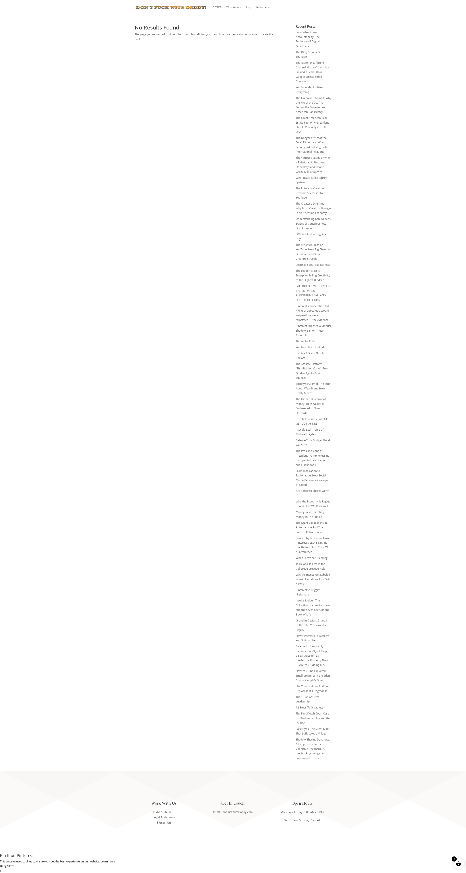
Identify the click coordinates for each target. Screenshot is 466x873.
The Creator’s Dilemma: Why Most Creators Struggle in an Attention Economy (313, 208)
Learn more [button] (108, 861)
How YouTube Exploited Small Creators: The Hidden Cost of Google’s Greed (313, 675)
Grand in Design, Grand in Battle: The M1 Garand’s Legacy (312, 625)
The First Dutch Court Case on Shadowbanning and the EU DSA (313, 718)
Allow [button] (10, 866)
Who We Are (233, 7)
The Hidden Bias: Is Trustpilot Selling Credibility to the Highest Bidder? (313, 275)
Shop (248, 7)
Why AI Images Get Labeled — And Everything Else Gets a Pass (313, 579)
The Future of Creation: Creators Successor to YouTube (310, 192)
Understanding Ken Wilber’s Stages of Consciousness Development (313, 223)
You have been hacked (310, 347)
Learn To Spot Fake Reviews (313, 264)
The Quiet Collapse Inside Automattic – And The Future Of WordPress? (311, 527)
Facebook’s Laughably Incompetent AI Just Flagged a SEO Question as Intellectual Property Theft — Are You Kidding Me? (313, 655)
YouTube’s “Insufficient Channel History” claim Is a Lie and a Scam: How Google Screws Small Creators (312, 72)
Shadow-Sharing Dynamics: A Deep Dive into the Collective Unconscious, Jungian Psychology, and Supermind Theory (313, 749)
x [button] (0, 870)
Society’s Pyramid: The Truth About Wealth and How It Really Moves (313, 388)
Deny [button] (3, 866)
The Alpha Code (305, 341)
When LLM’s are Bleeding (311, 558)
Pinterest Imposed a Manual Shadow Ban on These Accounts (313, 330)
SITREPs (217, 7)
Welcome (261, 7)
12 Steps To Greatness (309, 707)
